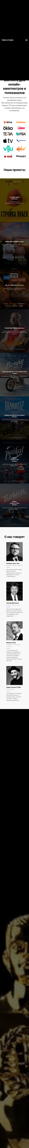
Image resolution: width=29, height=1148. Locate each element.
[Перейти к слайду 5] (17, 1145)
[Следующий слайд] (28, 574)
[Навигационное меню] (26, 40)
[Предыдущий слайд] (1, 574)
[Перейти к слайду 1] (11, 1145)
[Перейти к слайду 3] (14, 1145)
